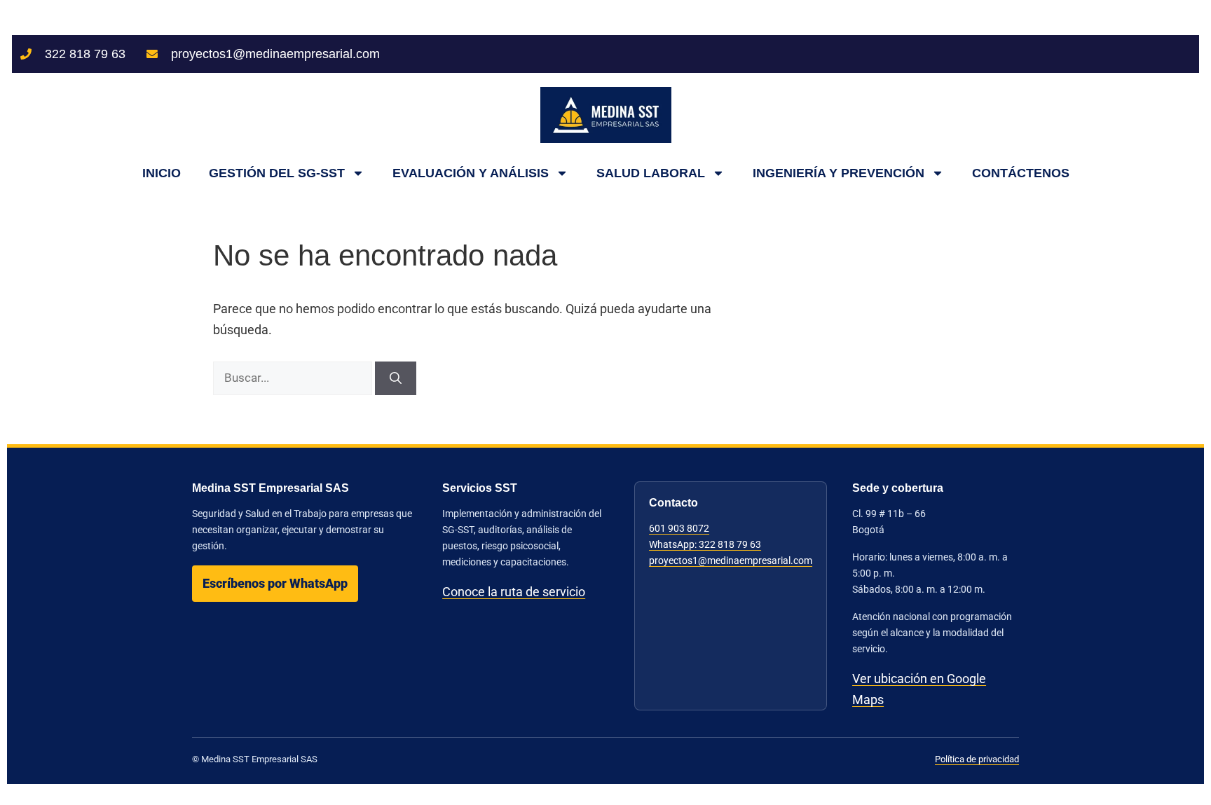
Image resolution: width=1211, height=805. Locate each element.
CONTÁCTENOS (1020, 173)
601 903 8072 (679, 528)
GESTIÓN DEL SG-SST (277, 173)
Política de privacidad (977, 759)
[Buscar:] (294, 377)
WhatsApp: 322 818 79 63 (705, 544)
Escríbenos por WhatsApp (275, 583)
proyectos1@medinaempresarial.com (730, 560)
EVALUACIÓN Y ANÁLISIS (470, 173)
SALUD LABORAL (650, 173)
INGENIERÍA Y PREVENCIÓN (838, 173)
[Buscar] (395, 378)
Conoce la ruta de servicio (513, 591)
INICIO (161, 173)
